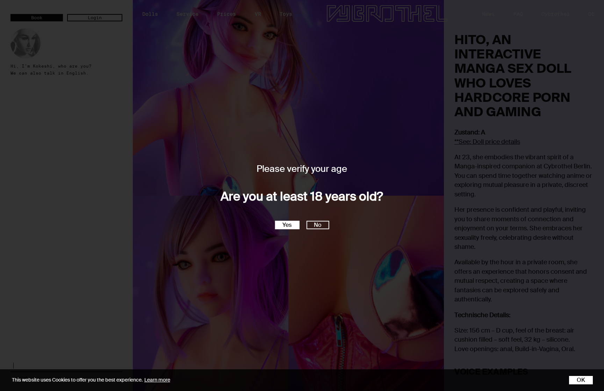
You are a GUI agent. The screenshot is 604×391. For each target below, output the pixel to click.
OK (581, 380)
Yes (287, 225)
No (317, 225)
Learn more (157, 380)
